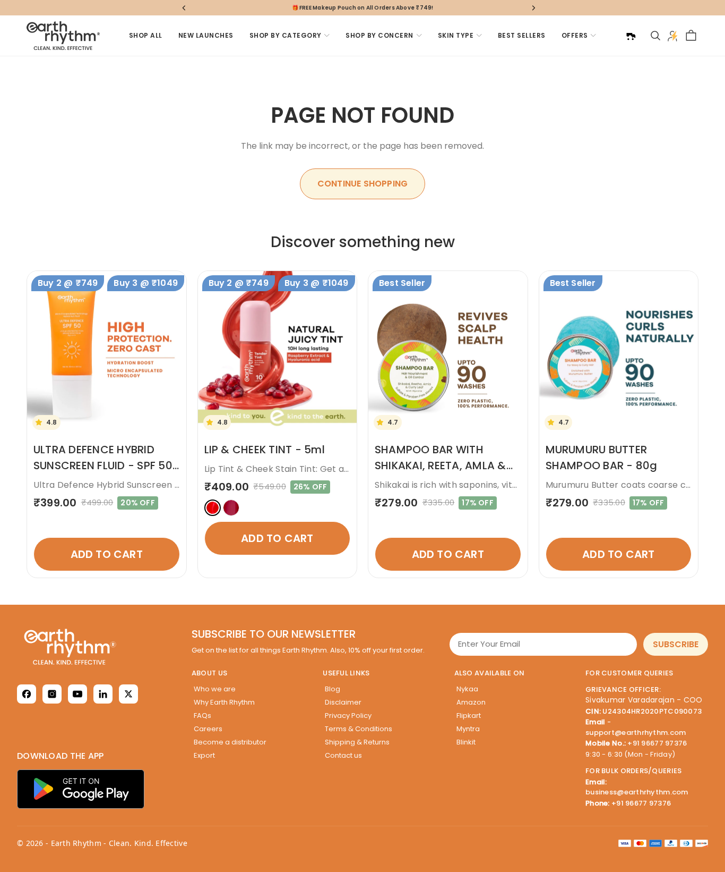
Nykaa (467, 689)
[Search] (655, 35)
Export (204, 755)
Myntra (468, 729)
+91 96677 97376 (657, 743)
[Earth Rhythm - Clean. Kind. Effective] (100, 646)
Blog (332, 689)
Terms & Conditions (358, 729)
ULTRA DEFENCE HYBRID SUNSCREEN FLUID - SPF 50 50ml (102, 465)
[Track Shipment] (630, 35)
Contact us (343, 755)
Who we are (215, 689)
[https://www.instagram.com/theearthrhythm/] (52, 694)
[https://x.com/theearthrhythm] (128, 694)
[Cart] (691, 35)
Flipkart (468, 715)
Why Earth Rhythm (224, 702)
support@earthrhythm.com (635, 732)
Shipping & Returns (357, 742)
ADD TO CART (107, 554)
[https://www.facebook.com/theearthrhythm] (26, 694)
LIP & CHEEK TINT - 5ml (264, 449)
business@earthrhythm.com (636, 792)
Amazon (471, 702)
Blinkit (466, 742)
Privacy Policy (348, 715)
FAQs (202, 715)
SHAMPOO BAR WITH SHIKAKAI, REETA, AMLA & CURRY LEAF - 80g (440, 465)
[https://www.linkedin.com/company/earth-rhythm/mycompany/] (103, 694)
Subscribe (675, 644)
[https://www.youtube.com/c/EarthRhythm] (77, 694)
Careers (208, 729)
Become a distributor (230, 742)
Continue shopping (362, 183)
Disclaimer (343, 702)
